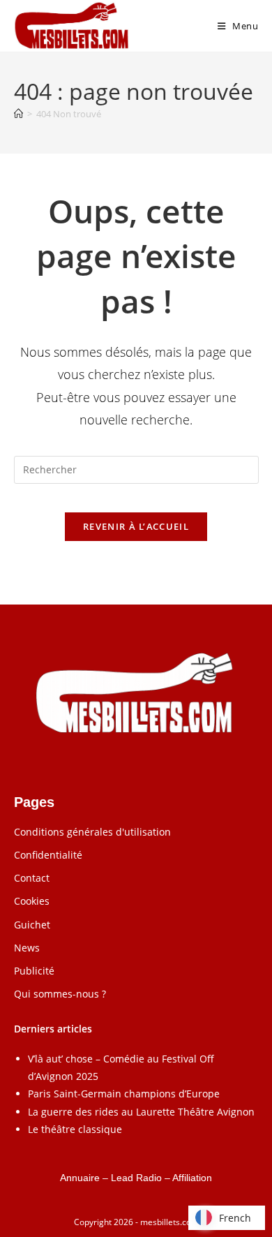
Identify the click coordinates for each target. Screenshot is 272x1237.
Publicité (34, 970)
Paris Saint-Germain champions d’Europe (124, 1093)
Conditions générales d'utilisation (92, 831)
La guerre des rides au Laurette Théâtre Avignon (141, 1111)
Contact (32, 877)
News (27, 947)
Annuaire (80, 1177)
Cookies (32, 901)
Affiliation (192, 1177)
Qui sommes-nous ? (60, 993)
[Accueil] (18, 114)
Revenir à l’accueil (136, 526)
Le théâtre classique (75, 1129)
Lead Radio (136, 1177)
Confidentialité (48, 854)
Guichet (32, 924)
